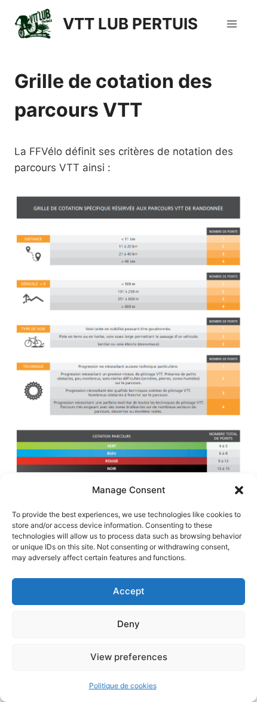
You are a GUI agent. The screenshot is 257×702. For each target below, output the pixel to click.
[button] (239, 490)
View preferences (128, 657)
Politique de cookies (123, 685)
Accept (129, 591)
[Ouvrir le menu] (232, 23)
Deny (128, 624)
